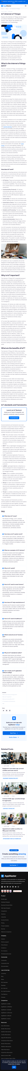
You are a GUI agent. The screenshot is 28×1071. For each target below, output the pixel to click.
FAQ (3, 703)
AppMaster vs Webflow (6, 1006)
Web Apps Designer (5, 908)
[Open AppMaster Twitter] (10, 886)
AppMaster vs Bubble (6, 1009)
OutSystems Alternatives (7, 1040)
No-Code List (4, 988)
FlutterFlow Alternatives (6, 1052)
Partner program (5, 942)
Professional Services (6, 953)
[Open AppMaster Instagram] (18, 886)
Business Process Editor (6, 905)
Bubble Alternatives (5, 1028)
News (2, 979)
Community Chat (5, 963)
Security (3, 928)
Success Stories (5, 920)
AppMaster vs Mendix (6, 1015)
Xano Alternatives (5, 1025)
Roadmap (3, 985)
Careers (3, 939)
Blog (2, 976)
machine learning (7, 126)
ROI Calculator (4, 982)
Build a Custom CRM (6, 1055)
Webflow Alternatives (6, 1046)
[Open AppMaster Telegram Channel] (5, 886)
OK (14, 1067)
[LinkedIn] (9, 710)
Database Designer (5, 902)
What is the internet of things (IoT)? (9, 694)
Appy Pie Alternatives (6, 1037)
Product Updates (5, 925)
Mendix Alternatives (5, 1043)
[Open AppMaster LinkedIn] (13, 886)
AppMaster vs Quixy (5, 1018)
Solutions (3, 914)
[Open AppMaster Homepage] (14, 876)
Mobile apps (4, 899)
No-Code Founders (5, 991)
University (3, 973)
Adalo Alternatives (5, 1049)
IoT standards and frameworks (8, 701)
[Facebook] (6, 710)
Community (3, 960)
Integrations (4, 911)
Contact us (3, 947)
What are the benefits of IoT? (8, 699)
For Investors (4, 950)
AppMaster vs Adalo (5, 1003)
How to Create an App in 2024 (8, 1058)
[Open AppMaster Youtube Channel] (15, 886)
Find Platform (4, 994)
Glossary (3, 997)
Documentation (4, 966)
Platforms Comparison (6, 931)
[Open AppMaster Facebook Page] (7, 886)
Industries (3, 917)
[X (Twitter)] (3, 710)
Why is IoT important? (6, 696)
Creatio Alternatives (5, 1034)
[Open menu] (25, 6)
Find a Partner (4, 945)
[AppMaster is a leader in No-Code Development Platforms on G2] (2, 891)
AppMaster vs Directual (6, 1012)
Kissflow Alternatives (6, 1031)
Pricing (2, 923)
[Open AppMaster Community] (2, 887)
